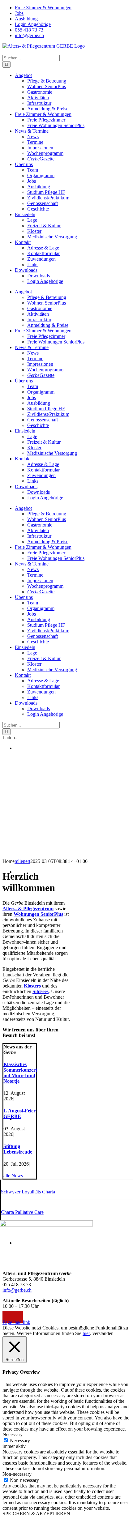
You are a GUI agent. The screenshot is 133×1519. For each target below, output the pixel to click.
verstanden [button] (103, 1333)
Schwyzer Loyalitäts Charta (28, 1191)
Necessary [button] (12, 1434)
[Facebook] (5, 1317)
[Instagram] (12, 1317)
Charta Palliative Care (22, 1212)
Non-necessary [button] (17, 1474)
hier (86, 1333)
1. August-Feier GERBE (19, 1113)
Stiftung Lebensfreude (17, 1149)
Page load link (16, 1322)
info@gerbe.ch (17, 1290)
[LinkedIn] (19, 1317)
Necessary (20, 1440)
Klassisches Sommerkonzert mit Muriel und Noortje (20, 1073)
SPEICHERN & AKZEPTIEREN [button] (36, 1513)
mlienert (22, 861)
